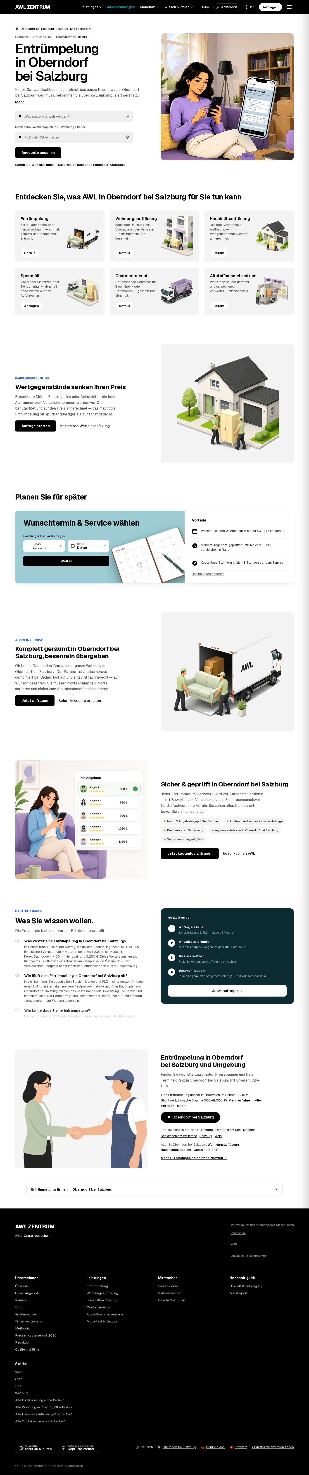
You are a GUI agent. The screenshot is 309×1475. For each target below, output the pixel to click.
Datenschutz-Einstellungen (249, 1256)
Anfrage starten (35, 426)
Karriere (20, 1300)
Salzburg (206, 1136)
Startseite (22, 37)
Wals (218, 1136)
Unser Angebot (26, 1293)
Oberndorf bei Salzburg (193, 1117)
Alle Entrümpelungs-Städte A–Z (39, 1400)
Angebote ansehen (38, 152)
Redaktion (23, 1342)
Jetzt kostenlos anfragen (189, 853)
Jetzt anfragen (34, 700)
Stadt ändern (80, 29)
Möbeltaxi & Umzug (102, 1321)
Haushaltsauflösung (176, 1150)
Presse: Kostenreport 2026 (36, 1335)
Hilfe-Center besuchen (32, 1235)
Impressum (238, 1233)
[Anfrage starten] (227, 96)
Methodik (22, 1328)
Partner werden (169, 1293)
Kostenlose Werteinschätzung (85, 426)
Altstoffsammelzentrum (105, 1314)
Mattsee (249, 1130)
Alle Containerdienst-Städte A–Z (40, 1421)
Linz (18, 1386)
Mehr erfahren (240, 1100)
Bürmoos (206, 1130)
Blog (19, 1307)
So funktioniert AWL (239, 853)
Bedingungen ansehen (208, 574)
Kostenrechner (26, 1314)
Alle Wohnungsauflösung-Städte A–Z (44, 1407)
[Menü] (289, 7)
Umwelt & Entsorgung (246, 1286)
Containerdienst (206, 1150)
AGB (234, 1244)
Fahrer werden (169, 1286)
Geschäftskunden (171, 1300)
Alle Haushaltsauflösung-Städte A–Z (43, 1414)
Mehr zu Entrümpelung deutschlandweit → (194, 1158)
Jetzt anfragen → (227, 990)
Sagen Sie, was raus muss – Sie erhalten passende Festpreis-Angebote (70, 165)
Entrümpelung (42, 37)
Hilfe (205, 7)
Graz (18, 1379)
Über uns (22, 1286)
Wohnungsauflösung (223, 1145)
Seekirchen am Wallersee (179, 1136)
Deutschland (215, 1447)
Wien (19, 1372)
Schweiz (241, 1447)
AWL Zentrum (32, 7)
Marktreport (238, 1293)
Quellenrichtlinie (27, 1349)
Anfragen (270, 7)
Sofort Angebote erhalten (80, 700)
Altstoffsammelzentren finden (273, 1447)
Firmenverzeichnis (28, 1321)
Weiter (66, 561)
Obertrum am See (228, 1130)
